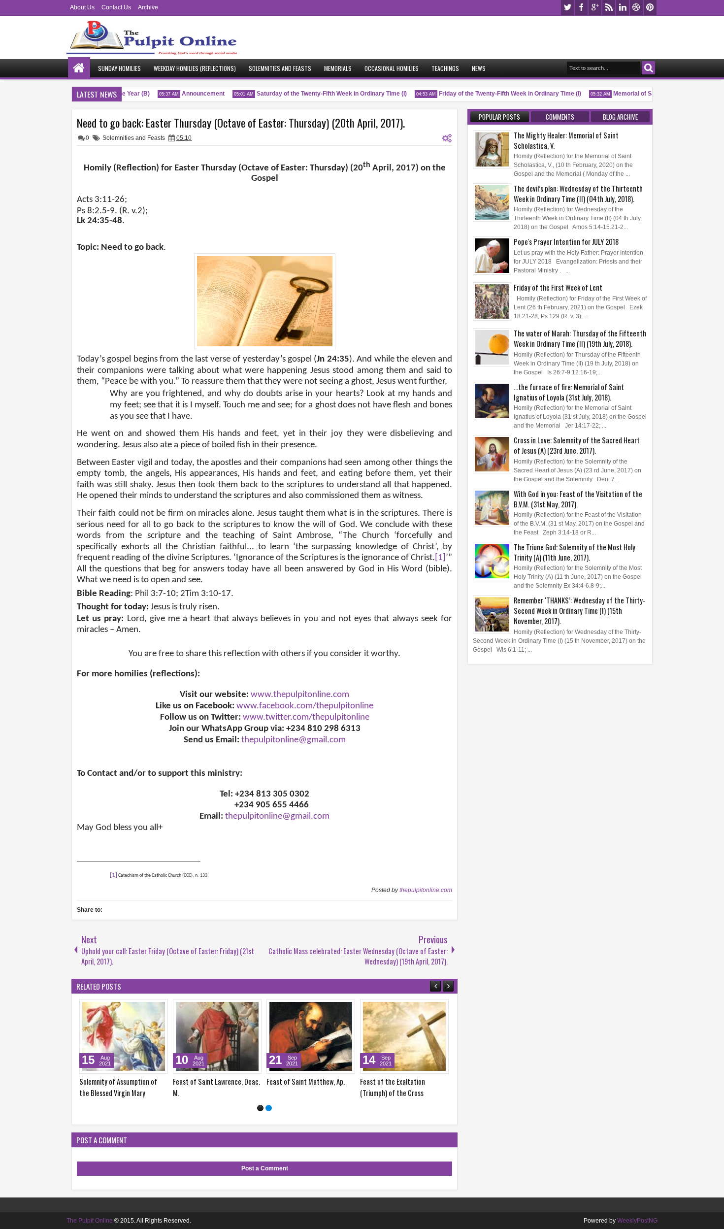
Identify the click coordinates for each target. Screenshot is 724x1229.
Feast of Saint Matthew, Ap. (305, 1081)
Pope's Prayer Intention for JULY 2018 (566, 241)
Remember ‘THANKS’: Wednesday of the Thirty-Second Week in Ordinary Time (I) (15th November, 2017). (579, 610)
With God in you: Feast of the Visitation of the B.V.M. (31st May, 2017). (578, 499)
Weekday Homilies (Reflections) (195, 68)
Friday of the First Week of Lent (558, 287)
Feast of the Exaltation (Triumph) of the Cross (392, 1087)
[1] (260, 1108)
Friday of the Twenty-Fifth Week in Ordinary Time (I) (500, 93)
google (595, 7)
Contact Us (116, 7)
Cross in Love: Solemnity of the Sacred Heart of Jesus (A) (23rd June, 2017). (577, 445)
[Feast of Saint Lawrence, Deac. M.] (217, 1036)
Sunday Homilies (119, 68)
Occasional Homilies (391, 68)
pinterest (650, 7)
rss (608, 7)
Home (79, 68)
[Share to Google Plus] (157, 1009)
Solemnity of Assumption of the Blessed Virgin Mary (118, 1087)
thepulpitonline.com (425, 890)
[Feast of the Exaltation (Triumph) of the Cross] (404, 1036)
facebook (581, 7)
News (479, 68)
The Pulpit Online (89, 1220)
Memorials (338, 68)
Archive (148, 7)
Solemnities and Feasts (280, 68)
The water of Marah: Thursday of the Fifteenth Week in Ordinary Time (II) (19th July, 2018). (580, 338)
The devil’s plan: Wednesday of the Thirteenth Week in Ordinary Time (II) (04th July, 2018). (578, 193)
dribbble (636, 7)
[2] (268, 1108)
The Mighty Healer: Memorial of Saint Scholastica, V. (566, 140)
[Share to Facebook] (135, 1009)
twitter (567, 7)
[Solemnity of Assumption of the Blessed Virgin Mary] (123, 1036)
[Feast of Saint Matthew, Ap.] (310, 1036)
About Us (82, 7)
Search (648, 67)
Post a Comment (264, 1168)
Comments (560, 117)
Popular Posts (499, 117)
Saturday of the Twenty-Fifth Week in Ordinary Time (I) (322, 93)
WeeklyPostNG (637, 1220)
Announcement (193, 93)
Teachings (445, 68)
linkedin (622, 7)
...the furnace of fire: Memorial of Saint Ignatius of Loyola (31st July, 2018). (569, 392)
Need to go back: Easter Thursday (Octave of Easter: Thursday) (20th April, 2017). (241, 122)
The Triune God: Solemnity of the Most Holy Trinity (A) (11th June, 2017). (574, 552)
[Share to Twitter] (146, 1009)
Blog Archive (620, 117)
